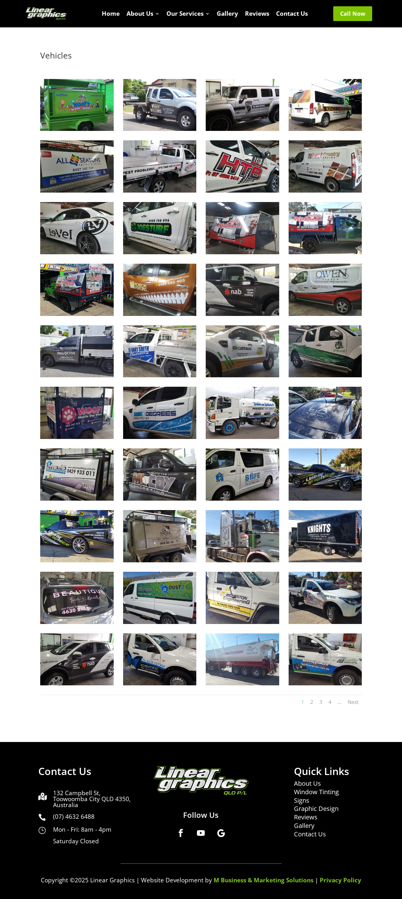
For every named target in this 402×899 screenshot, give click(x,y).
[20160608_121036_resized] (242, 191)
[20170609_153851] (160, 561)
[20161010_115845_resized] (325, 314)
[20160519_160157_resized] (77, 191)
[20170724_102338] (242, 684)
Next (353, 702)
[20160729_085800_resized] (160, 253)
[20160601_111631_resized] (160, 191)
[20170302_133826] (325, 376)
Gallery (227, 14)
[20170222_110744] (160, 376)
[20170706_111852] (242, 622)
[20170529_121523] (77, 499)
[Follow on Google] (221, 833)
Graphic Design (316, 808)
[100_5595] (77, 129)
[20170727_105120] (325, 684)
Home (111, 14)
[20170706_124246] (325, 622)
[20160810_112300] (77, 314)
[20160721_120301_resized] (77, 253)
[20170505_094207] (160, 437)
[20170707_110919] (77, 684)
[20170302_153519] (77, 437)
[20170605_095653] (160, 499)
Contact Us (292, 14)
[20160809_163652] (242, 253)
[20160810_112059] (325, 253)
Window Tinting (316, 792)
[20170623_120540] (242, 561)
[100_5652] (160, 129)
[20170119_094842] (77, 376)
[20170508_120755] (242, 437)
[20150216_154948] (242, 129)
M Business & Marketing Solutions (263, 880)
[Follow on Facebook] (181, 833)
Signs (301, 800)
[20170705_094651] (160, 622)
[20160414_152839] (325, 129)
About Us (140, 14)
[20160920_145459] (242, 314)
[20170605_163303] (242, 499)
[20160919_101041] (160, 314)
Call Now (352, 13)
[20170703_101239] (77, 622)
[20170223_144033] (242, 376)
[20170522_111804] (325, 437)
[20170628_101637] (325, 561)
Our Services (185, 14)
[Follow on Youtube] (201, 833)
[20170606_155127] (325, 499)
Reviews (257, 14)
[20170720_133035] (160, 684)
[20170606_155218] (77, 561)
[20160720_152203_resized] (325, 191)
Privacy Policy (340, 880)
